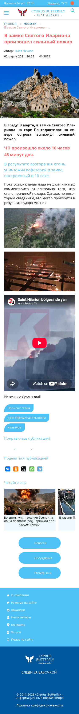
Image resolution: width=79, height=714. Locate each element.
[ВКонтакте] (7, 469)
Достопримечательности (27, 418)
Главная (10, 24)
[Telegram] (39, 469)
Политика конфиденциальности (39, 705)
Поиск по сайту (22, 640)
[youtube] (63, 681)
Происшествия (19, 408)
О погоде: (53, 3)
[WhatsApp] (31, 469)
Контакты (18, 625)
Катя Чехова (24, 51)
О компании (20, 595)
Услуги (16, 632)
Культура (14, 427)
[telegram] (45, 681)
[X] (23, 469)
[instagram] (25, 681)
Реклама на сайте (24, 603)
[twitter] (35, 681)
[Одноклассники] (15, 469)
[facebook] (16, 681)
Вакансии (18, 610)
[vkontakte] (54, 681)
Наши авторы (21, 617)
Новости (30, 24)
